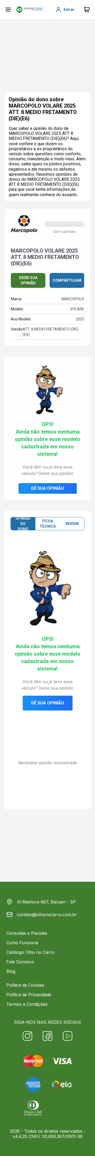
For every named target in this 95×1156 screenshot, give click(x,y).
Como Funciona (22, 942)
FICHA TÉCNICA (48, 523)
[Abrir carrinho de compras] (87, 9)
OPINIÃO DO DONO (23, 523)
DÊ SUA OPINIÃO (47, 488)
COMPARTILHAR (67, 280)
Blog (10, 971)
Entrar (69, 9)
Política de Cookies (25, 985)
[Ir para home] (29, 9)
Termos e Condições (27, 1004)
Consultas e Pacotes (26, 933)
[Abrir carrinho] (8, 9)
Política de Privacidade (28, 994)
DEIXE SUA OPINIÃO (28, 280)
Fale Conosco (20, 961)
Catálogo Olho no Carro (30, 952)
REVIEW (72, 524)
